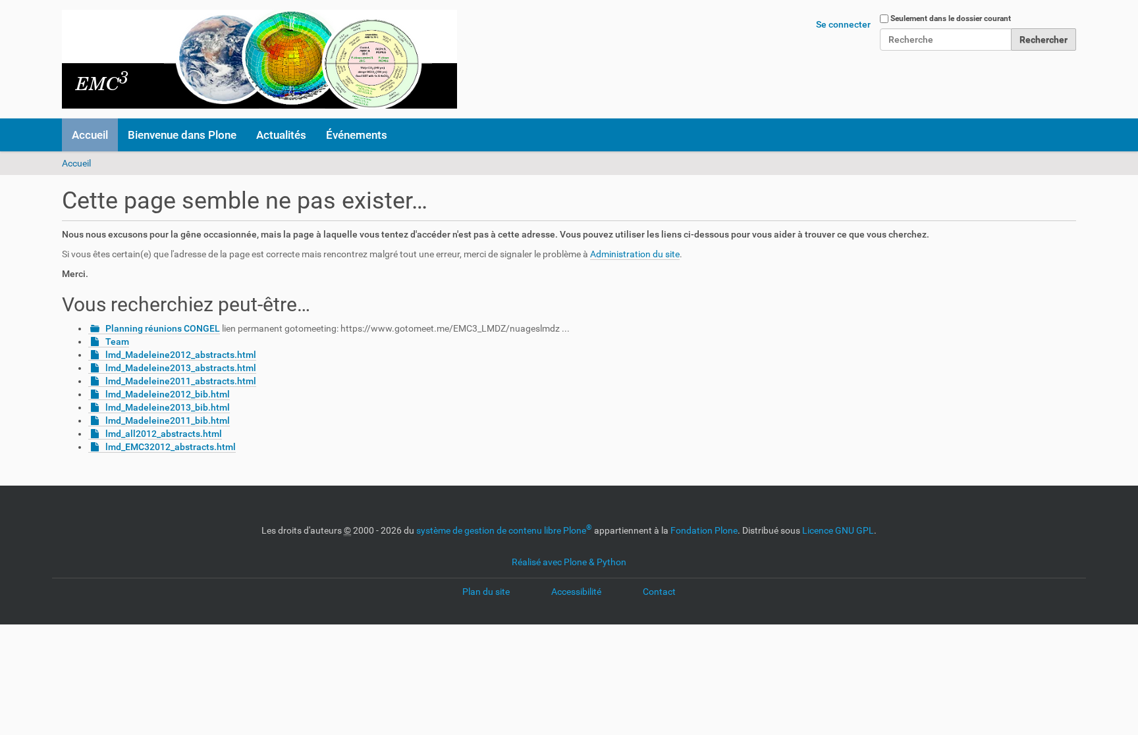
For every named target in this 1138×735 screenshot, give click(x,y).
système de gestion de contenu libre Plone (504, 530)
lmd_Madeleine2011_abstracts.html (180, 381)
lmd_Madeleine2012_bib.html (167, 394)
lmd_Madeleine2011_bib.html (167, 420)
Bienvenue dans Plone (182, 134)
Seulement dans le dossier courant (950, 18)
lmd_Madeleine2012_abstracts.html (180, 354)
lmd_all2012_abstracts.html (163, 433)
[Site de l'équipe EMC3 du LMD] (259, 59)
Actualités (281, 134)
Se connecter (843, 24)
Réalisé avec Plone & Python (569, 562)
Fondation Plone (704, 530)
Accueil (90, 134)
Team (117, 341)
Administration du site (635, 254)
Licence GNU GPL (838, 530)
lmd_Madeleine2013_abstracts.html (180, 368)
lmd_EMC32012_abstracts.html (170, 447)
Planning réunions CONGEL (162, 328)
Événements (356, 134)
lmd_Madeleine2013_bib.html (167, 407)
